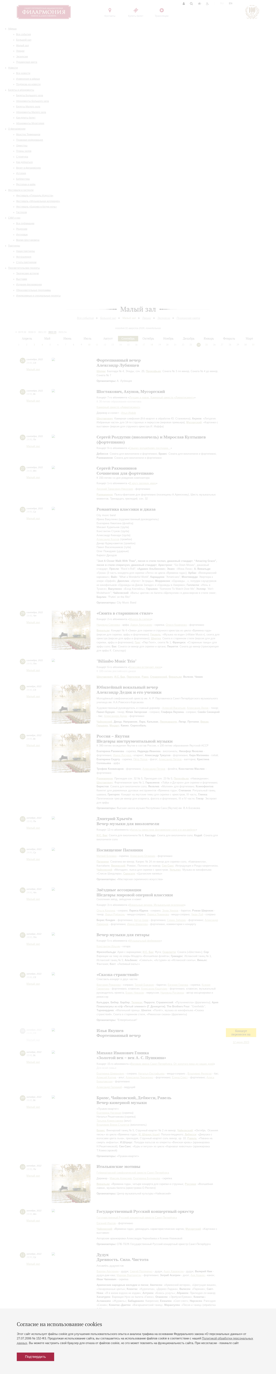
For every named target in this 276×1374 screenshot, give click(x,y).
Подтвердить (35, 1357)
